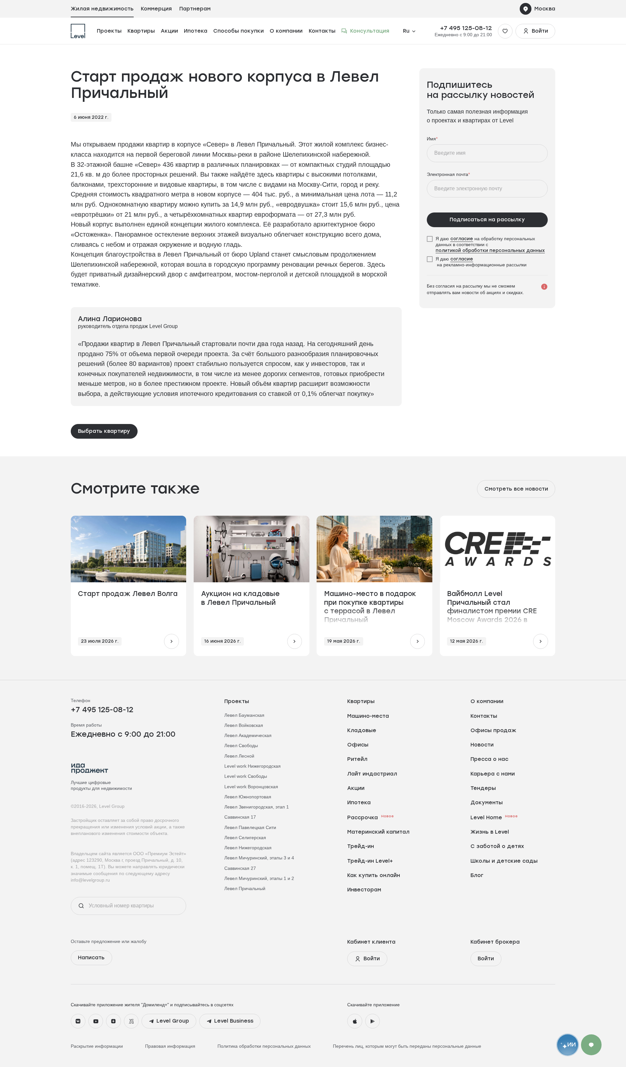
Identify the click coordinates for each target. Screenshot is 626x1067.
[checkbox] (487, 244)
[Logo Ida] (90, 768)
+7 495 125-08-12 (466, 28)
